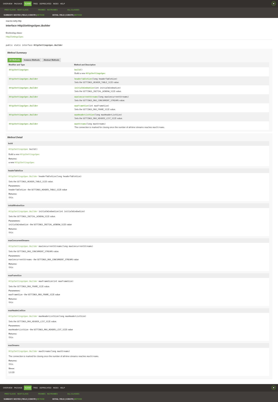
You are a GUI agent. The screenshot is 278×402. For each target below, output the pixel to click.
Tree (35, 4)
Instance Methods (32, 60)
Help (62, 4)
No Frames (52, 10)
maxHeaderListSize (84, 115)
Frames (41, 10)
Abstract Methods (51, 60)
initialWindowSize (84, 88)
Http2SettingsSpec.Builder (23, 79)
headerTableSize (83, 79)
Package (18, 4)
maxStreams (80, 124)
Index (55, 4)
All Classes (73, 10)
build (77, 70)
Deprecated (45, 4)
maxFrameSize (81, 106)
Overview (7, 4)
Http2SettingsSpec (14, 36)
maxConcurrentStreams (86, 97)
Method (40, 15)
